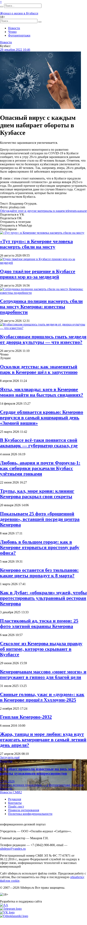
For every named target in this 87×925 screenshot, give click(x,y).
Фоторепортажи (19, 35)
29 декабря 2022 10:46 (15, 49)
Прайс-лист (16, 806)
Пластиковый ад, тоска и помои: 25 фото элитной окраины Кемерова (39, 623)
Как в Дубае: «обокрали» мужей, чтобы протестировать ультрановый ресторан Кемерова (43, 598)
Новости (14, 28)
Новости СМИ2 (11, 792)
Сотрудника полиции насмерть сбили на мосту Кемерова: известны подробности (41, 307)
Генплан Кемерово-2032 (26, 717)
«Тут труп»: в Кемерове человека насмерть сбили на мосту (36, 244)
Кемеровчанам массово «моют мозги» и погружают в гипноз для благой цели (43, 674)
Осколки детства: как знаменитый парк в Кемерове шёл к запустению (38, 369)
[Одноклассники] (14, 916)
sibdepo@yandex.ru (13, 848)
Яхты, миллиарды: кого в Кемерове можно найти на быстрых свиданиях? (41, 392)
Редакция (14, 799)
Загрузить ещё (10, 757)
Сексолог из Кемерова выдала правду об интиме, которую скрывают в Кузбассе (41, 649)
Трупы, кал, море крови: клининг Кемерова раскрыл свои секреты (37, 493)
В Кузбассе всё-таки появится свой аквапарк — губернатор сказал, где (39, 442)
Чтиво (12, 31)
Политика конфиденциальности (30, 813)
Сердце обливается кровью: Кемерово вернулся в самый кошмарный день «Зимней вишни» (41, 417)
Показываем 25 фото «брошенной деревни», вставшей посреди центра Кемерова (40, 519)
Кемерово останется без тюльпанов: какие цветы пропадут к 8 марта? (39, 572)
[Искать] (1, 6)
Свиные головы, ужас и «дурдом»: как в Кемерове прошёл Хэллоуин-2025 (42, 697)
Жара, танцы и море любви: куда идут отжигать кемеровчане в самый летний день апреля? (43, 740)
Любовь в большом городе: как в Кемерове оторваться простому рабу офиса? (39, 547)
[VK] (7, 912)
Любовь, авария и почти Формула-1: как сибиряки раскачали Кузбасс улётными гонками (40, 468)
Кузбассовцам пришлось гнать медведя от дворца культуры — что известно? (43, 339)
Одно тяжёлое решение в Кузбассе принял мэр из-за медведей (37, 274)
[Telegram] (11, 908)
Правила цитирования (23, 810)
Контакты (15, 803)
